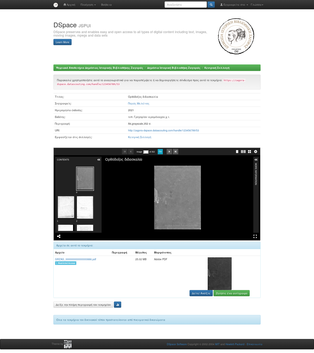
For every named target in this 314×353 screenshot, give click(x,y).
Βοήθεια (106, 4)
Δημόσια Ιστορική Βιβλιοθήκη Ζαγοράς (173, 68)
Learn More (62, 42)
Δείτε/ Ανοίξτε (201, 293)
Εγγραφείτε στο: (234, 4)
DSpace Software (177, 344)
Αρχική (70, 4)
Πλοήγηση (87, 4)
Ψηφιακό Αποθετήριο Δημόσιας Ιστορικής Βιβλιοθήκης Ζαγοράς (99, 68)
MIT (217, 344)
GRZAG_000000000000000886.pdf (75, 259)
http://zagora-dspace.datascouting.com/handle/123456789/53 (163, 130)
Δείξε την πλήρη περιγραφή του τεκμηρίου (83, 304)
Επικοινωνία (254, 344)
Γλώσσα (256, 4)
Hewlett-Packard (235, 344)
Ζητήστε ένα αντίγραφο (231, 293)
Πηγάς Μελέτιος (138, 103)
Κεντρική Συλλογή (217, 68)
